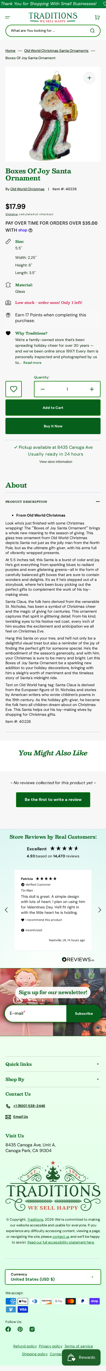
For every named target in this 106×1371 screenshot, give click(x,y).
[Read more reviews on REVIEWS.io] (78, 960)
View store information (55, 462)
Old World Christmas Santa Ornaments (56, 51)
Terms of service (78, 1346)
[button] (8, 17)
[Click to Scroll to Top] (96, 1339)
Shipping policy (35, 1354)
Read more (32, 362)
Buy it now (53, 426)
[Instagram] (32, 1329)
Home (10, 51)
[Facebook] (8, 1329)
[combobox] (53, 31)
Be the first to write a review (53, 799)
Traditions (35, 1219)
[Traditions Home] (52, 17)
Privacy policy (50, 1346)
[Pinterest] (20, 1329)
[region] (53, 910)
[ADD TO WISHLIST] (13, 389)
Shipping (11, 214)
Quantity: (41, 377)
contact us (61, 1236)
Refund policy (25, 1346)
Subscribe (84, 1013)
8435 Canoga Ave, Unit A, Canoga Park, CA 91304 (30, 1147)
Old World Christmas (27, 189)
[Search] (93, 31)
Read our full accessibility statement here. (61, 1242)
